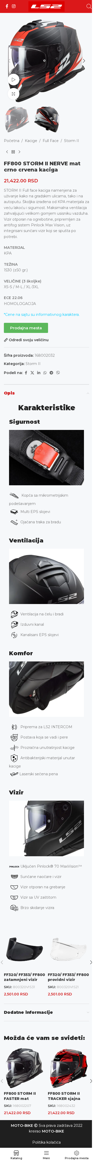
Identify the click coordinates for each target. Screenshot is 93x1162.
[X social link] (32, 372)
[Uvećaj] (13, 94)
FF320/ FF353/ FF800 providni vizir (68, 977)
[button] (9, 61)
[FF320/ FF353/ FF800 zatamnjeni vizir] (24, 949)
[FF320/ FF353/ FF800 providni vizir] (68, 949)
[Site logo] (46, 6)
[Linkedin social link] (39, 372)
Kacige (31, 140)
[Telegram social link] (51, 372)
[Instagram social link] (13, 6)
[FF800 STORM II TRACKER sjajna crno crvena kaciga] (68, 1068)
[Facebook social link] (7, 6)
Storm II (71, 140)
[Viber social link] (58, 372)
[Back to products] (13, 152)
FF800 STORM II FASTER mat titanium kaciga (20, 1098)
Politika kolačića (46, 1142)
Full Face (51, 140)
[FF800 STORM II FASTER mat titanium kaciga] (24, 1068)
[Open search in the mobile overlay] (89, 6)
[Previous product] (7, 152)
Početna (11, 140)
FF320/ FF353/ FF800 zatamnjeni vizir (24, 977)
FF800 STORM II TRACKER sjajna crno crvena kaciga (68, 1098)
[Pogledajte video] (13, 79)
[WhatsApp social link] (45, 372)
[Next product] (19, 152)
